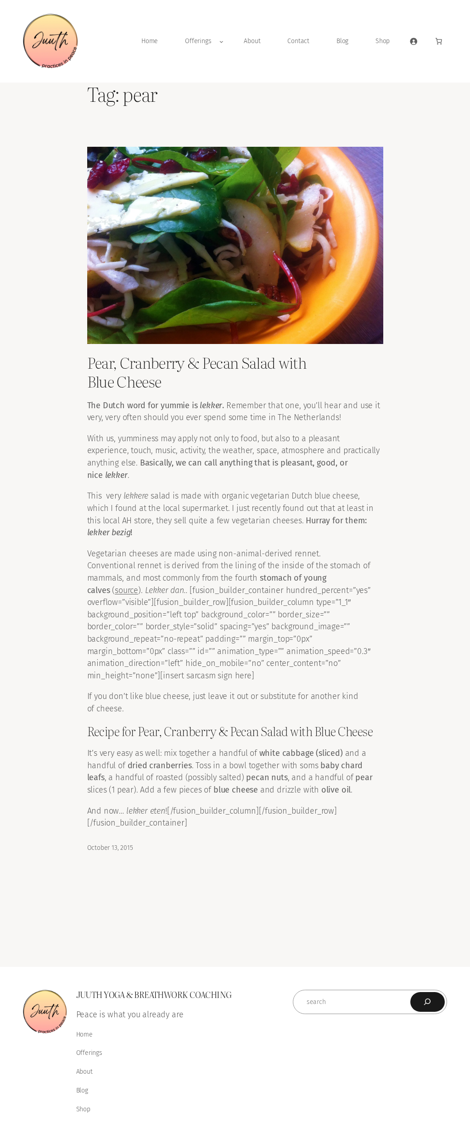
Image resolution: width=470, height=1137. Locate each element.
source (126, 590)
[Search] (427, 1002)
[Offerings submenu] (221, 41)
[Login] (413, 41)
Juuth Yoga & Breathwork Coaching (154, 994)
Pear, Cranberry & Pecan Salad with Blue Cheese (197, 371)
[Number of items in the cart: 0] (439, 41)
